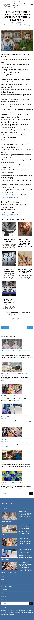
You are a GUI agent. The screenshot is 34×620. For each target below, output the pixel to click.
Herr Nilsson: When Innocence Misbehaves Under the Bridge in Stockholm (25, 513)
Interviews (4, 583)
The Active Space (22, 314)
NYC (24, 25)
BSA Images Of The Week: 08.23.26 (8, 395)
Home (2, 576)
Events (16, 25)
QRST (14, 314)
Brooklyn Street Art (15, 312)
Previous (5, 327)
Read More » (5, 359)
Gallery (20, 25)
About (2, 579)
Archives (3, 596)
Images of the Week (6, 586)
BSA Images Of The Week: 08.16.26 (8, 461)
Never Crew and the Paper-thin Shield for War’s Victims (14, 373)
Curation (3, 593)
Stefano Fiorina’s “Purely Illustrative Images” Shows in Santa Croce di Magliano (25, 564)
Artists (7, 25)
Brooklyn (12, 25)
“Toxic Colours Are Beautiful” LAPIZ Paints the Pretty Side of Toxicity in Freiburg (26, 551)
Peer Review (4, 589)
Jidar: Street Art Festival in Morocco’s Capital (12, 482)
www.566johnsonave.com (9, 215)
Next (29, 327)
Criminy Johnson (26, 312)
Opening (27, 25)
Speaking (3, 599)
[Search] (31, 493)
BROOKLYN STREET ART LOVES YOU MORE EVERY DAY (20, 5)
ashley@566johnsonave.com (10, 197)
